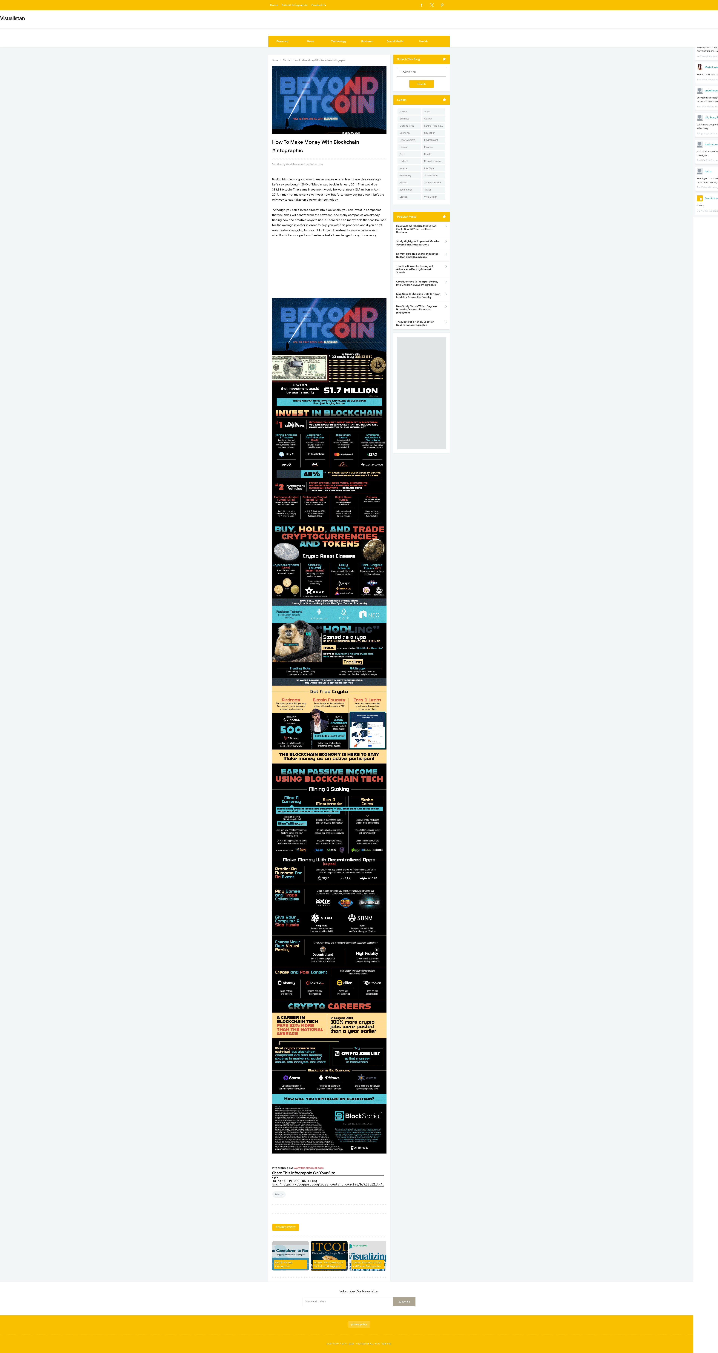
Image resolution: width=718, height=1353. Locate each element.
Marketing (405, 175)
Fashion (404, 147)
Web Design (430, 196)
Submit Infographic (295, 5)
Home (274, 5)
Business (367, 41)
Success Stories (432, 182)
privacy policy (359, 1324)
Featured (282, 41)
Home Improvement (434, 161)
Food (403, 154)
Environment (431, 140)
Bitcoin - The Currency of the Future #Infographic (328, 1264)
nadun (708, 171)
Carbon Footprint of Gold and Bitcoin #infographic (366, 1264)
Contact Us (318, 5)
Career (428, 118)
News (310, 41)
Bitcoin (279, 1194)
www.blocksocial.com (309, 1168)
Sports (403, 182)
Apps (427, 111)
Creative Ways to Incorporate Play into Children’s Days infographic (417, 283)
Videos (403, 196)
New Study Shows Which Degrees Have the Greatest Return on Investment (416, 309)
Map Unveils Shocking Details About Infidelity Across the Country (418, 295)
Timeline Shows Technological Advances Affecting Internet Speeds (414, 269)
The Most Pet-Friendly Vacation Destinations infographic (415, 323)
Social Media (395, 41)
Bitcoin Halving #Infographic (283, 1264)
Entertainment (407, 140)
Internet (404, 168)
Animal (403, 111)
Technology (338, 41)
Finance (428, 147)
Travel (427, 189)
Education (429, 132)
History (404, 161)
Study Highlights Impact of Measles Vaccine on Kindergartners (418, 243)
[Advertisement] (329, 268)
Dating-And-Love (434, 125)
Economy (405, 132)
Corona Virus (407, 125)
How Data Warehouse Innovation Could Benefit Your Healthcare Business (416, 229)
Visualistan (362, 1343)
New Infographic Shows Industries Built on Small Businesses (417, 255)
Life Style (429, 168)
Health (423, 41)
